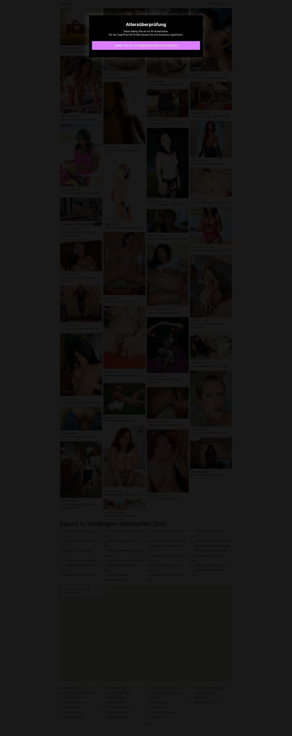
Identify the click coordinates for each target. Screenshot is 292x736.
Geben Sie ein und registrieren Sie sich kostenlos (146, 45)
